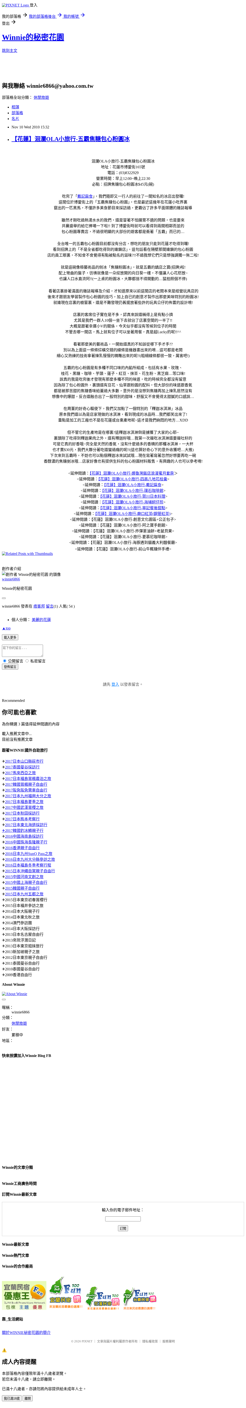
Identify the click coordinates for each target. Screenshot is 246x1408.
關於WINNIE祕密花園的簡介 (26, 1333)
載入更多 (10, 637)
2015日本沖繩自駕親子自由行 (30, 871)
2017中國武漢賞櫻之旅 (24, 807)
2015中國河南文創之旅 (24, 877)
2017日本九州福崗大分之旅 (28, 796)
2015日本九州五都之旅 (24, 894)
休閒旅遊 (41, 97)
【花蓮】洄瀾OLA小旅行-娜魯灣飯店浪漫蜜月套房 (132, 473)
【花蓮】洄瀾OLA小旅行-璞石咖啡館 (132, 491)
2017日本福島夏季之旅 (24, 802)
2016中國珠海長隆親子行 (26, 842)
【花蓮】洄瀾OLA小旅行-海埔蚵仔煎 (132, 502)
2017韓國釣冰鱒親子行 (24, 831)
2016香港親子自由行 (22, 848)
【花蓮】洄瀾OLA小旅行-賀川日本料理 (132, 496)
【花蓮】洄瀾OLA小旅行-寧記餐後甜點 (132, 508)
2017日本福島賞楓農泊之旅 (28, 779)
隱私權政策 (150, 1341)
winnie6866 (11, 579)
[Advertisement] (118, 69)
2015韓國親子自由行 (22, 888)
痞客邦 (39, 606)
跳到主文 (9, 51)
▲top (6, 628)
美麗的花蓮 (41, 620)
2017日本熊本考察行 (22, 819)
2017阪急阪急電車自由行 (26, 790)
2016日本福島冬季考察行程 (28, 865)
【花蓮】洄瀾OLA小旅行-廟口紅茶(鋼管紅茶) (132, 514)
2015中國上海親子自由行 (26, 882)
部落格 (17, 113)
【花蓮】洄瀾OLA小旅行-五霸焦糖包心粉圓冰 (71, 139)
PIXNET (87, 1341)
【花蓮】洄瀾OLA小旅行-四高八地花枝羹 (132, 479)
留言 (50, 606)
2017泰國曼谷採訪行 (22, 767)
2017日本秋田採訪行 (22, 813)
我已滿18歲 (12, 1398)
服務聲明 (168, 1341)
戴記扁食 (85, 196)
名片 (15, 119)
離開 (28, 1398)
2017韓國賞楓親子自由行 (26, 784)
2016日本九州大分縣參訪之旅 (30, 859)
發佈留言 (10, 667)
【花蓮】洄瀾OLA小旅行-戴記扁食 (132, 485)
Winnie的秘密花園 (33, 37)
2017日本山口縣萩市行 (24, 761)
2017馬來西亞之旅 (20, 773)
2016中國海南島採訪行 (24, 836)
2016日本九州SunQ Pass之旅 (28, 854)
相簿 (15, 107)
